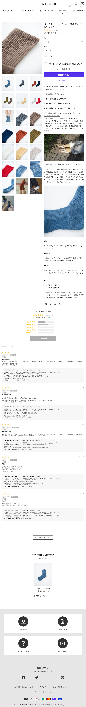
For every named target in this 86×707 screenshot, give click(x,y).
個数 (45, 56)
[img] (5, 352)
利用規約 (43, 687)
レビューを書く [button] (43, 338)
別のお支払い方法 (63, 80)
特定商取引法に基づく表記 (23, 687)
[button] (48, 30)
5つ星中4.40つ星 (49, 315)
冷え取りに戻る (45, 537)
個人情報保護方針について (62, 687)
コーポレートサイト (42, 692)
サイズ (46, 46)
